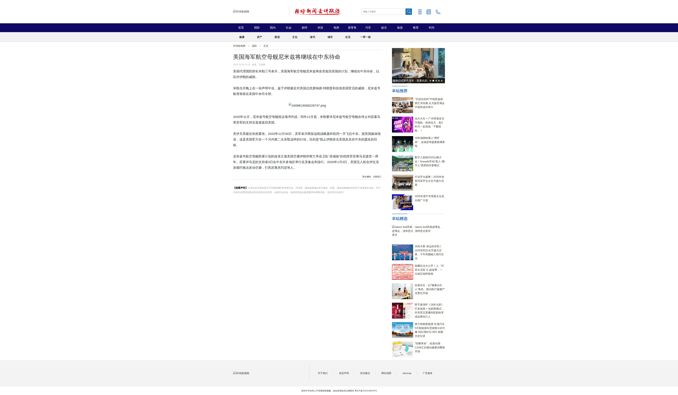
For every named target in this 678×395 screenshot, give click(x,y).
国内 (273, 27)
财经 (304, 27)
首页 (241, 27)
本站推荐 (400, 91)
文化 (295, 36)
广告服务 (428, 373)
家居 (277, 36)
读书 (312, 36)
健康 (242, 36)
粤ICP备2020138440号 (366, 391)
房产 (259, 36)
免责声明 (344, 373)
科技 (320, 27)
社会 (289, 27)
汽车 (368, 27)
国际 (257, 27)
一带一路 (365, 36)
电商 (336, 27)
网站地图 (386, 373)
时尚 (432, 27)
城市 (330, 36)
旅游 (400, 27)
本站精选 (400, 218)
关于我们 (323, 373)
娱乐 (384, 27)
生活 (347, 36)
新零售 (352, 27)
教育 (416, 27)
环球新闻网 (239, 45)
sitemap (407, 373)
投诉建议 (365, 373)
